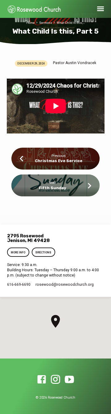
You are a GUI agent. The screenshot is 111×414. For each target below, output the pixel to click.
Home (30, 22)
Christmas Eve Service (58, 160)
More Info (18, 252)
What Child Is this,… (71, 22)
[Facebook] (41, 379)
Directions (43, 252)
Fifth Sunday (52, 188)
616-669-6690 (19, 284)
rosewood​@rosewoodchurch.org (64, 284)
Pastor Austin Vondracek (74, 63)
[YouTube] (69, 379)
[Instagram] (55, 379)
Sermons (45, 22)
